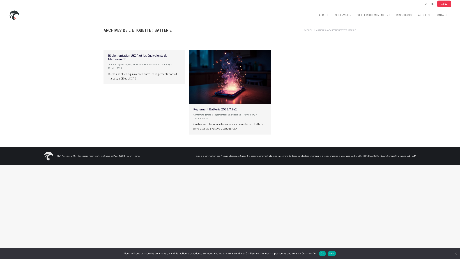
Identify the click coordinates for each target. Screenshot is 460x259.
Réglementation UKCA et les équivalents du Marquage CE (137, 57)
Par (164, 64)
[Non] (455, 253)
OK (322, 253)
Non (331, 253)
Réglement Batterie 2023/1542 (215, 109)
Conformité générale (117, 64)
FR (432, 4)
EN (425, 4)
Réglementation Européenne (141, 64)
